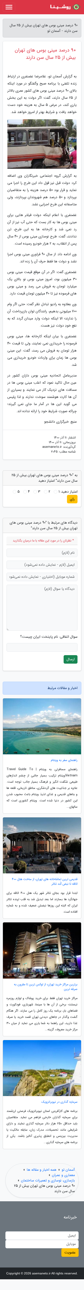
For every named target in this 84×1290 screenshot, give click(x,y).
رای (72, 499)
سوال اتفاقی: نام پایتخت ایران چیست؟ (49, 637)
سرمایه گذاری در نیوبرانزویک (59, 1102)
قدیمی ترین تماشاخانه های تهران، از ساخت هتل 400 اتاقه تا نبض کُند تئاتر (45, 881)
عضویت (70, 1252)
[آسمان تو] (64, 7)
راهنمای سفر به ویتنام (64, 760)
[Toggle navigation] (9, 7)
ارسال (71, 659)
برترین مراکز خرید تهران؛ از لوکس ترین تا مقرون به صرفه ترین (46, 987)
